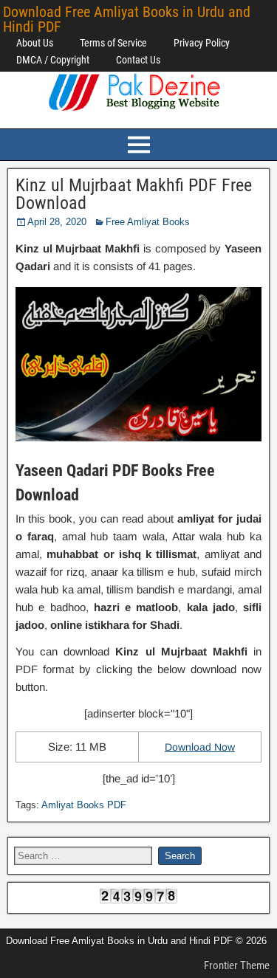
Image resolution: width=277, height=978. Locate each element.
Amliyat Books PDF (83, 804)
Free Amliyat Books (148, 221)
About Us (34, 43)
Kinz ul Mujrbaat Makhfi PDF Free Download (134, 194)
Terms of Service (113, 43)
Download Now (200, 747)
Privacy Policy (202, 43)
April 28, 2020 (56, 221)
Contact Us (138, 60)
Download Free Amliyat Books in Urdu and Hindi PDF (126, 19)
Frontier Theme (237, 965)
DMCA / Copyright (52, 60)
